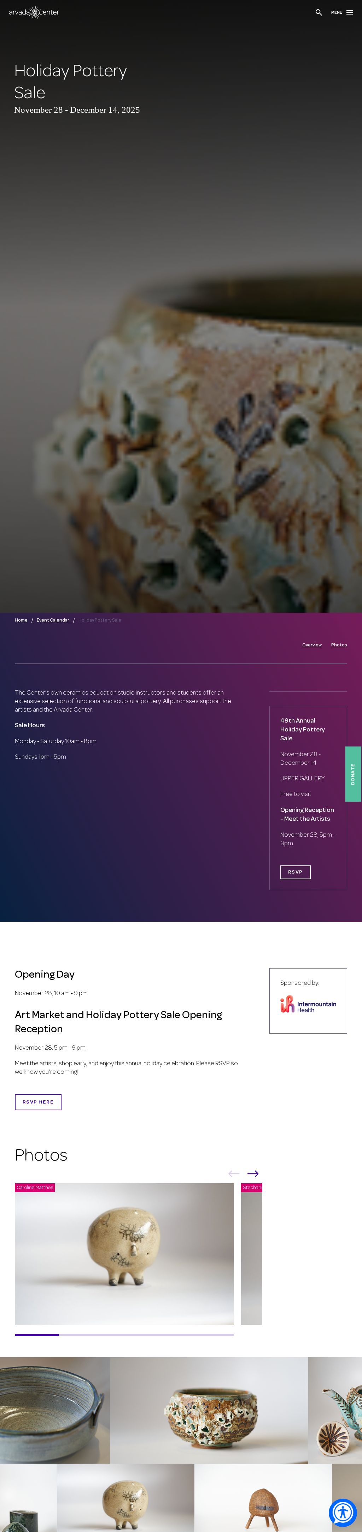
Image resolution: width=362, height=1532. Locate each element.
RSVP (295, 872)
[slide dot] (37, 1335)
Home (21, 620)
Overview (312, 645)
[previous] (234, 1175)
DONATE (353, 774)
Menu (337, 13)
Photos (339, 645)
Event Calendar (53, 620)
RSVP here (38, 1102)
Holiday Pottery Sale (99, 620)
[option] (128, 1256)
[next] (253, 1175)
